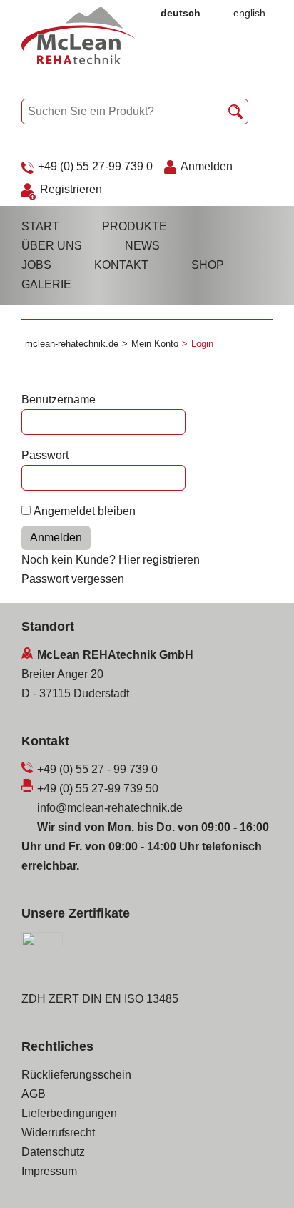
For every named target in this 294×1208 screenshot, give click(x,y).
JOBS (36, 265)
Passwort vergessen (72, 579)
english (249, 13)
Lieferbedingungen (69, 1113)
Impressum (49, 1171)
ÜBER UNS (51, 246)
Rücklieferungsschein (76, 1075)
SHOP (207, 265)
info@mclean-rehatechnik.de (110, 808)
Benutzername (58, 399)
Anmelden (207, 166)
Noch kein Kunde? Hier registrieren (110, 560)
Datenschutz (53, 1152)
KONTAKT (121, 265)
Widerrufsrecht (58, 1132)
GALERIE (46, 284)
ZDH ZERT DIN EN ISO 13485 (99, 999)
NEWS (142, 246)
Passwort (45, 455)
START (40, 226)
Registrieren (71, 189)
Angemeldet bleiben (85, 511)
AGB (33, 1094)
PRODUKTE (134, 226)
